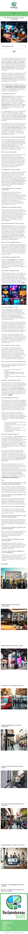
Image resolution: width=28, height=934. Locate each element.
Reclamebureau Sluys (7, 922)
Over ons (4, 926)
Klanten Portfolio (6, 928)
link (23, 282)
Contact (4, 929)
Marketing (3, 889)
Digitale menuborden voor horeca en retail (12, 645)
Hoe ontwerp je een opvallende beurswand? (12, 685)
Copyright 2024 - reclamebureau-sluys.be (14, 932)
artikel (10, 395)
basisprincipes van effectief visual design (15, 86)
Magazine (4, 925)
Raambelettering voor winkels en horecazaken (13, 845)
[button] (14, 13)
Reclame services (6, 923)
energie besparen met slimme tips (9, 477)
